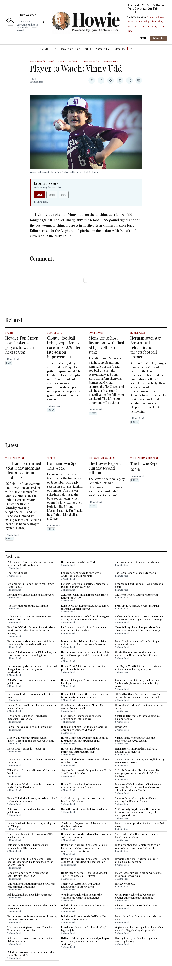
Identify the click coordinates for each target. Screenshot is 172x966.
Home (44, 49)
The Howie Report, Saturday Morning (28, 605)
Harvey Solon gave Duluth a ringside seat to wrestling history (139, 940)
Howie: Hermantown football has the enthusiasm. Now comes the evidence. (136, 654)
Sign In (143, 38)
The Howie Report (67, 49)
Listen (39, 194)
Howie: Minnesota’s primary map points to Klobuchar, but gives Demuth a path (85, 739)
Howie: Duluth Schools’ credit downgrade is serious (139, 707)
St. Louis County (97, 49)
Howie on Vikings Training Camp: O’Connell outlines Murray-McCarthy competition (85, 860)
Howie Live (121, 726)
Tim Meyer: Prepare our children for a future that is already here (86, 825)
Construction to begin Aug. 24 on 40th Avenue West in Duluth (82, 707)
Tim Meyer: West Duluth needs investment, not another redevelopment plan (138, 668)
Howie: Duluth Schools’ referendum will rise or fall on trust (85, 761)
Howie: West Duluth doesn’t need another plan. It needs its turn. (84, 668)
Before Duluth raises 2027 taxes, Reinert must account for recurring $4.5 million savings (139, 618)
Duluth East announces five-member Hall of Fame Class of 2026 (31, 954)
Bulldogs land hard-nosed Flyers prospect (30, 894)
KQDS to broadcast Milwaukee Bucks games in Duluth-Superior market (85, 607)
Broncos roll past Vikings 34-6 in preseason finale (139, 585)
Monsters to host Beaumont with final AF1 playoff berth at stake (106, 345)
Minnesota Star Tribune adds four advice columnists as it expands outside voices (83, 643)
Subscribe (158, 38)
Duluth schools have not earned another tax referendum (85, 907)
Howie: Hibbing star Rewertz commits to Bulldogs (83, 682)
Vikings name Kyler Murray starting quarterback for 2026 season (135, 739)
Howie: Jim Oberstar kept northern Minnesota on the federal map (80, 750)
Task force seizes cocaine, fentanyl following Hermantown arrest (140, 761)
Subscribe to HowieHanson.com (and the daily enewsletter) (29, 940)
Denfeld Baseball (57, 61)
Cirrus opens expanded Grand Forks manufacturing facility (27, 717)
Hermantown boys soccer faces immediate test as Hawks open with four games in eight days (85, 655)
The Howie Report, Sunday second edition (105, 468)
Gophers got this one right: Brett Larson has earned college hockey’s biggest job (139, 929)
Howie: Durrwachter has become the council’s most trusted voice (81, 786)
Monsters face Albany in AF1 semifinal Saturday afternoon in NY (28, 874)
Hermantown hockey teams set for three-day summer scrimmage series (32, 918)
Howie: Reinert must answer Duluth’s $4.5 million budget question (137, 860)
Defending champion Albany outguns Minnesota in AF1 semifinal (27, 846)
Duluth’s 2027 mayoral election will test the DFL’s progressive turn (138, 874)
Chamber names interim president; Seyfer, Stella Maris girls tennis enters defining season (139, 683)
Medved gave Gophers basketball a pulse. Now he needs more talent (30, 929)
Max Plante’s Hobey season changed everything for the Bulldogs (81, 717)
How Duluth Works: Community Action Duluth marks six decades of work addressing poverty (32, 630)
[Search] (43, 22)
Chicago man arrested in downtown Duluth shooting (31, 761)
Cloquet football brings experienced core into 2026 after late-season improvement (64, 347)
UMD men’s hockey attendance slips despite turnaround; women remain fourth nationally (85, 941)
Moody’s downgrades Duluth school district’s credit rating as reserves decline (30, 739)
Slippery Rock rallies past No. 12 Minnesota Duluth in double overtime (84, 585)
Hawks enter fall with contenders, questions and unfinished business (31, 786)
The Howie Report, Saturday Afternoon (136, 594)
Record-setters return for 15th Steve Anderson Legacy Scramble (81, 574)
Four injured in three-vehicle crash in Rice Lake (30, 696)
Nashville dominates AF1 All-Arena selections (85, 809)
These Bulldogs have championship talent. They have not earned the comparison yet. (138, 629)
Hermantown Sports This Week (64, 466)
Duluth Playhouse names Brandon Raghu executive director (137, 643)
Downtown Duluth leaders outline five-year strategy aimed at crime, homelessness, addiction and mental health (138, 787)
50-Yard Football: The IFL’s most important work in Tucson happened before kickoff (138, 696)
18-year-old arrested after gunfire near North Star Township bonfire (86, 772)
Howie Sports (37, 61)
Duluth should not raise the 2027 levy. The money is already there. (83, 918)
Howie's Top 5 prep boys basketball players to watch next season (21, 345)
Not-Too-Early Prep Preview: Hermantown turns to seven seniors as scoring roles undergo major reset (138, 812)
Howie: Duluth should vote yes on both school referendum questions (32, 800)
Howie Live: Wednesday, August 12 (26, 748)
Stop (63, 194)
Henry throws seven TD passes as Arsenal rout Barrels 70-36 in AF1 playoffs (84, 874)
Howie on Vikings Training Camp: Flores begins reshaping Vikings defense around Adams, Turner (30, 861)
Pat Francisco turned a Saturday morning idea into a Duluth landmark (23, 470)
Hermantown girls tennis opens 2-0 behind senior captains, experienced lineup (31, 643)
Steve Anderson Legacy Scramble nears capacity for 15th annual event (137, 800)
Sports (120, 49)
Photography (110, 61)
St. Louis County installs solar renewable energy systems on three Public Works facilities (137, 773)
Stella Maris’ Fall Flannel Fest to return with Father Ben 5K (30, 585)
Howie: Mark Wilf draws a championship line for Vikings (31, 825)
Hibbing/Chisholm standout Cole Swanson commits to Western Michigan (84, 728)
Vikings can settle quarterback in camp (136, 905)
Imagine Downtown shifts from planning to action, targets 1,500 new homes (85, 618)
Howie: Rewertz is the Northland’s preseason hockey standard (32, 707)
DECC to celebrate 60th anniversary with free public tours (32, 811)
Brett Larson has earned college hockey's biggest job (84, 929)
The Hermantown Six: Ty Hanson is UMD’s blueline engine (30, 836)
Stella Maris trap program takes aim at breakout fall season (82, 800)
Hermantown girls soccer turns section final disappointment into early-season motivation (32, 669)
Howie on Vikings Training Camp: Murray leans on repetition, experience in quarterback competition (84, 848)
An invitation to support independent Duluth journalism (31, 907)
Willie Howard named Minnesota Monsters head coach (31, 772)
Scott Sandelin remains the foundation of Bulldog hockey (137, 717)
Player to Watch (91, 61)
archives (74, 61)
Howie (33, 79)
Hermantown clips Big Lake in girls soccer (30, 594)
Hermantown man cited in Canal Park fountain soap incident (136, 750)
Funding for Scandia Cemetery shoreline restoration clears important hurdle (137, 846)
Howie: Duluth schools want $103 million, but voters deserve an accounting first (31, 654)
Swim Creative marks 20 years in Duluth (137, 605)
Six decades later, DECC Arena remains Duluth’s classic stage (136, 836)
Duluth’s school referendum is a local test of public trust (31, 682)
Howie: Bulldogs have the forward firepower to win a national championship (85, 696)
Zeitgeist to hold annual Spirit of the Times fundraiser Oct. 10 (84, 596)
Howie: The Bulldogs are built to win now (29, 726)
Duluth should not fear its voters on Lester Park (138, 918)
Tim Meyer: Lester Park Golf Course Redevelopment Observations (80, 885)
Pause (52, 194)
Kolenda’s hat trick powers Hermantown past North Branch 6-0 (29, 618)
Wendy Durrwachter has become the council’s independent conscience (81, 896)
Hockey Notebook (125, 883)
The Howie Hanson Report (103, 458)
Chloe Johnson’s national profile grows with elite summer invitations (31, 885)
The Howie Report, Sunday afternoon (135, 572)
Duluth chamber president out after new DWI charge (139, 825)
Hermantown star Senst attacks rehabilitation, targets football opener (145, 347)
